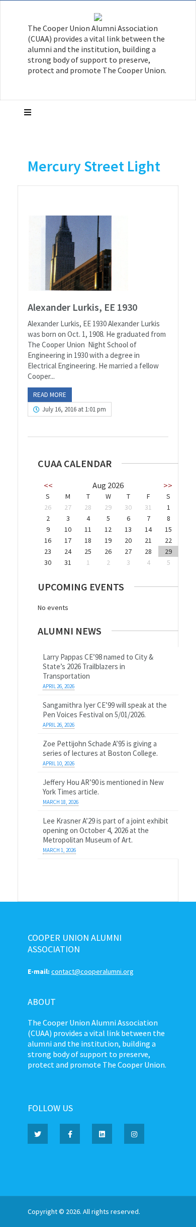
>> (167, 485)
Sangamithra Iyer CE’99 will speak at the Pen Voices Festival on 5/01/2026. (105, 709)
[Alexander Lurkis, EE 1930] (98, 253)
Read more (49, 394)
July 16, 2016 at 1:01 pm (74, 409)
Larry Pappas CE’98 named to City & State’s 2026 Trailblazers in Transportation (98, 666)
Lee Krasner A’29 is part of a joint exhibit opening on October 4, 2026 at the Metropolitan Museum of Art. (105, 830)
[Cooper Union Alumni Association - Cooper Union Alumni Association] (98, 18)
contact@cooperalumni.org (92, 971)
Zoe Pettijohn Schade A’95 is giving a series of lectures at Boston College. (100, 748)
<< (48, 485)
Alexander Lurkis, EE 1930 (82, 307)
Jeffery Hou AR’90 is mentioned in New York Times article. (103, 786)
